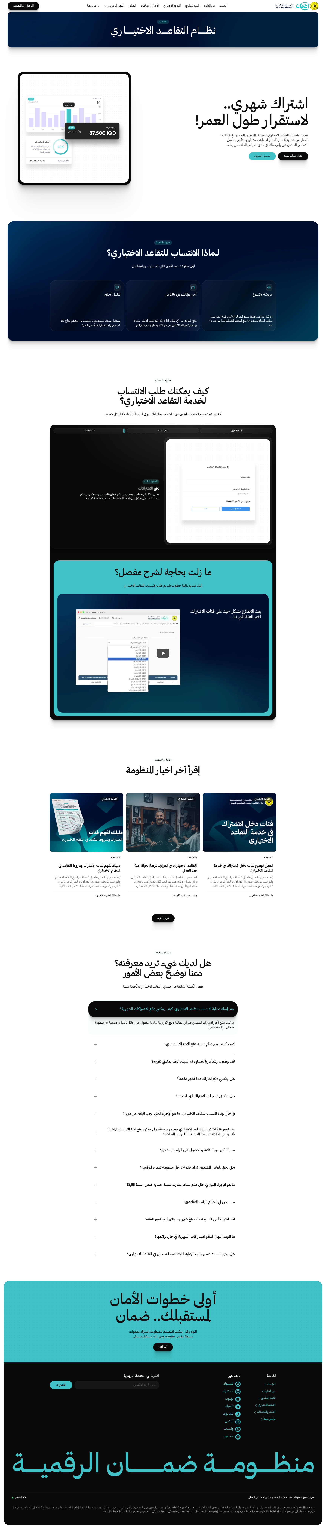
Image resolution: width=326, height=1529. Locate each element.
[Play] (163, 653)
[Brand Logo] (292, 6)
